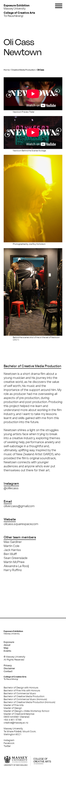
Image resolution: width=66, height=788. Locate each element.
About (7, 645)
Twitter (7, 746)
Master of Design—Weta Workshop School (26, 711)
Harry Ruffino (13, 570)
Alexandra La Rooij (16, 566)
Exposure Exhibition (13, 632)
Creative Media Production (23, 70)
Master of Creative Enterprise (19, 714)
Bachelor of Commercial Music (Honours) (25, 699)
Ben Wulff (10, 554)
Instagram (9, 740)
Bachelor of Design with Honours (21, 687)
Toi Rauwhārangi (19, 14)
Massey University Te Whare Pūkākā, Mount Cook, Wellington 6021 (20, 731)
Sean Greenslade (15, 558)
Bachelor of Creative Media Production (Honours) (29, 702)
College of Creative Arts (15, 677)
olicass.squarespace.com (21, 524)
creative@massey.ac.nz (16, 722)
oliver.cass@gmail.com (19, 506)
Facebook (9, 743)
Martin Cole (11, 546)
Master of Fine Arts (14, 705)
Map (6, 648)
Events (7, 650)
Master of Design (13, 708)
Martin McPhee (14, 562)
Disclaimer (9, 668)
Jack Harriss (12, 550)
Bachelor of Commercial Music (20, 693)
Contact (8, 671)
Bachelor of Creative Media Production (24, 696)
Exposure (9, 642)
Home (7, 70)
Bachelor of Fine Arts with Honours (22, 690)
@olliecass (11, 488)
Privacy (8, 665)
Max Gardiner (13, 542)
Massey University (17, 7)
